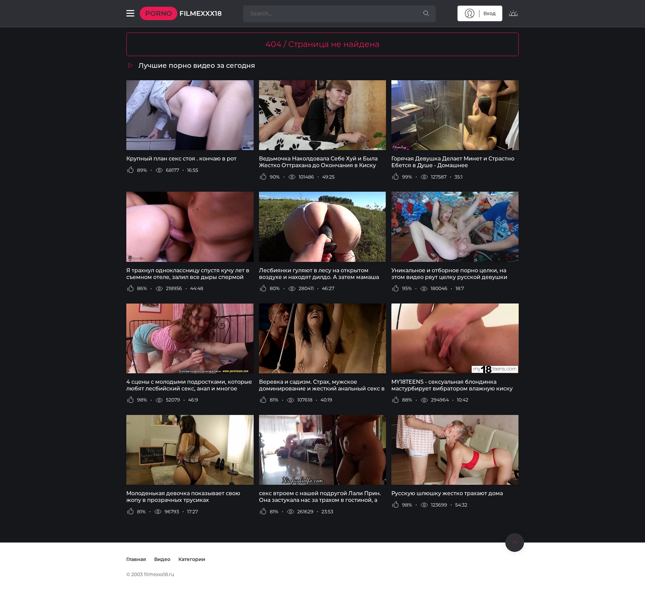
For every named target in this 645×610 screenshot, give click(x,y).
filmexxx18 (183, 13)
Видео (162, 559)
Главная (136, 559)
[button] (130, 13)
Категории (191, 559)
